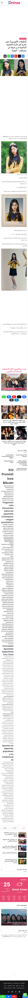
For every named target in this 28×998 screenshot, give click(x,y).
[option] (14, 917)
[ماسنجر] (9, 396)
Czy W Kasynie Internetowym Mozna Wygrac (7, 456)
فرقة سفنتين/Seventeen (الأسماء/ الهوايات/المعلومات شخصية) (10, 861)
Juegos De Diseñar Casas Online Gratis (21, 469)
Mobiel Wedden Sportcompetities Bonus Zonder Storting (22, 463)
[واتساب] (4, 396)
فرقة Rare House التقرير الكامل (9, 853)
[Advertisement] (14, 21)
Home (22, 985)
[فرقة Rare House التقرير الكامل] (22, 855)
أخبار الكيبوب (23, 38)
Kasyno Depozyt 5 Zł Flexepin (21, 455)
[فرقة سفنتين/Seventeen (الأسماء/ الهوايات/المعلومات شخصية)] (22, 861)
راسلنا (5, 985)
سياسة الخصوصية (11, 985)
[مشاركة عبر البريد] (11, 400)
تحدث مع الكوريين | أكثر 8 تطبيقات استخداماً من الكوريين (9, 840)
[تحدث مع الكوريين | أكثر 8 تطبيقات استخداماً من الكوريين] (22, 841)
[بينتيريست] (14, 396)
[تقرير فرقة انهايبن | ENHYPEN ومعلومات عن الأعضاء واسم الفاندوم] (22, 835)
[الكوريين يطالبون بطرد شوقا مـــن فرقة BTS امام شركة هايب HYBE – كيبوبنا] (22, 848)
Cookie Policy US (20, 988)
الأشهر (23, 828)
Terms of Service (7, 988)
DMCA (14, 988)
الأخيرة (14, 828)
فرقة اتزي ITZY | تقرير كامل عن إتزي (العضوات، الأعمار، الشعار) (16, 923)
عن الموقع (18, 985)
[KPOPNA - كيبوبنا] (14, 2)
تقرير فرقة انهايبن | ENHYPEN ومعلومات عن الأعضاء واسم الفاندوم (10, 834)
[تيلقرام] (16, 400)
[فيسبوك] (23, 56)
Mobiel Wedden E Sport (8, 461)
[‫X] (19, 56)
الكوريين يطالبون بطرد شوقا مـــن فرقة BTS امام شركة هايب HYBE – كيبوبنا (9, 847)
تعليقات (5, 828)
